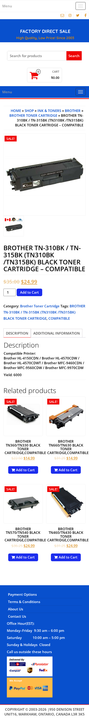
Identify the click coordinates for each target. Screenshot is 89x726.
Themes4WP (44, 719)
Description (17, 333)
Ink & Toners (49, 110)
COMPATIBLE (59, 318)
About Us (15, 609)
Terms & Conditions (24, 601)
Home (16, 110)
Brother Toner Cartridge (33, 115)
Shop (29, 110)
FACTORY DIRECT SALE (45, 31)
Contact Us (17, 616)
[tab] (17, 333)
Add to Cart (29, 292)
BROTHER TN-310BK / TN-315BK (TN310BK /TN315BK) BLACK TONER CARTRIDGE (44, 312)
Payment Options (22, 594)
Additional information (56, 333)
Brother (73, 110)
